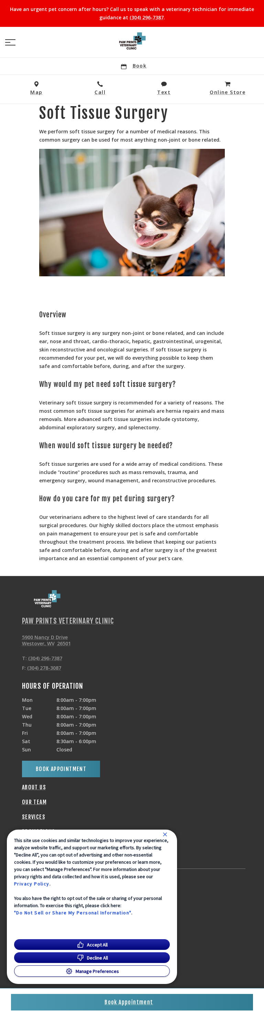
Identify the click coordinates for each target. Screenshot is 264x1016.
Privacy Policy (32, 884)
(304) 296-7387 (147, 17)
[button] (10, 42)
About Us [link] (34, 787)
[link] (132, 41)
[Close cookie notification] (165, 834)
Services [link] (33, 817)
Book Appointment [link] (61, 769)
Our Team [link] (34, 802)
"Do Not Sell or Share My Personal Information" (72, 913)
